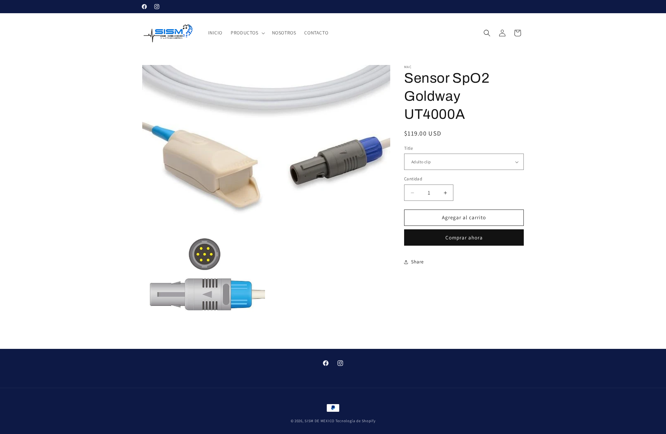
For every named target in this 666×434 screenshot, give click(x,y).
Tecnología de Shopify (355, 420)
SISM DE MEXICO (319, 420)
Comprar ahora (464, 237)
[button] (247, 32)
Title (408, 148)
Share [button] (417, 262)
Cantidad (413, 179)
